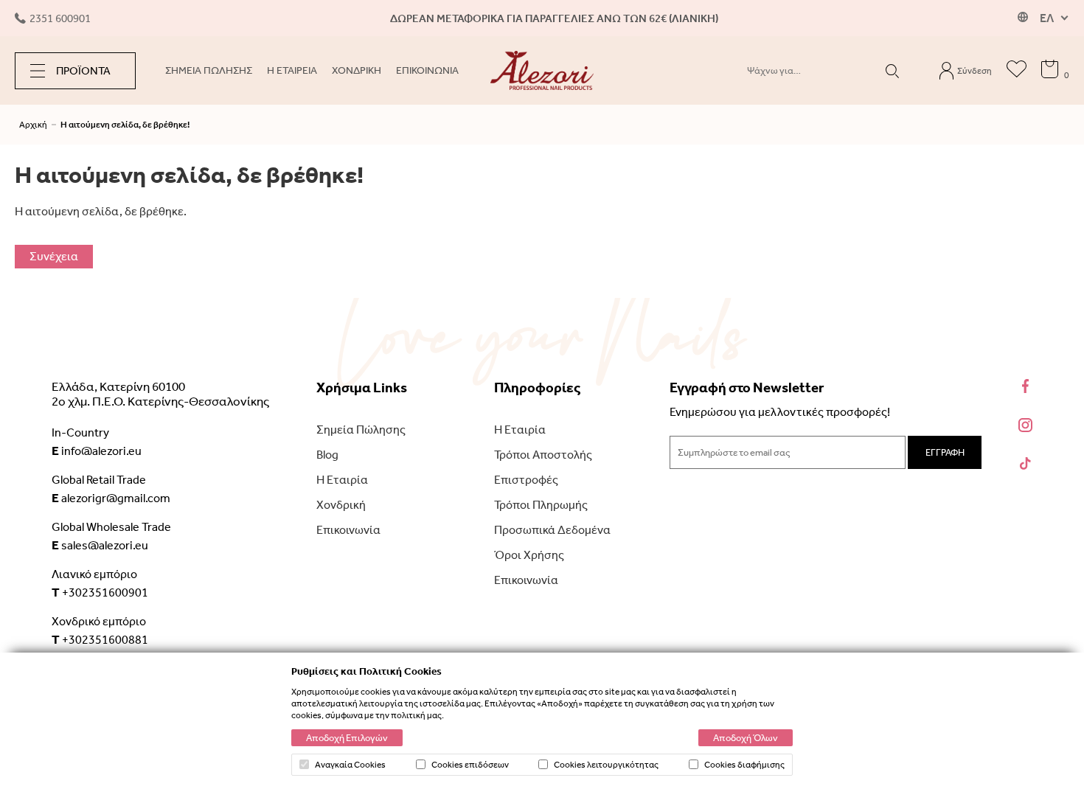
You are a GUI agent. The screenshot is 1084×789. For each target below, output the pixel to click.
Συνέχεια (53, 256)
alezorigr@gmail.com (111, 497)
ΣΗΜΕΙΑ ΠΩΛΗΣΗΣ (208, 70)
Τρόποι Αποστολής (543, 455)
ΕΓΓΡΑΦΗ (945, 452)
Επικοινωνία (348, 530)
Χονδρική (341, 505)
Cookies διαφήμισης (744, 765)
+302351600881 (100, 639)
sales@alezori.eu (100, 545)
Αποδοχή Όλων (745, 737)
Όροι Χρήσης (529, 555)
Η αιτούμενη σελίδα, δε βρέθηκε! (125, 124)
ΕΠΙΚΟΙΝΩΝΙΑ (427, 70)
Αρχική (33, 124)
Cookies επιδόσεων (470, 765)
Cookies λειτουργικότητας (606, 765)
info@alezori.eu (97, 450)
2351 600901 (60, 18)
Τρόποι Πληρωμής (541, 505)
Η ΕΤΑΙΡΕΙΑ (292, 70)
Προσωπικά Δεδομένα (552, 530)
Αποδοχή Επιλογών (347, 737)
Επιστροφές (526, 480)
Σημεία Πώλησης (361, 430)
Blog (327, 455)
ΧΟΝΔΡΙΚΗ (356, 70)
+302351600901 (100, 592)
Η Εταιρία (342, 480)
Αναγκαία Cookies (350, 765)
